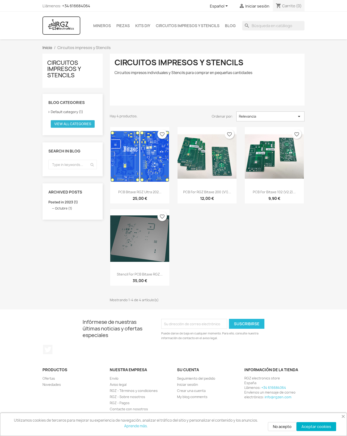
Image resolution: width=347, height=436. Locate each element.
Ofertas (48, 378)
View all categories (72, 124)
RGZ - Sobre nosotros (127, 397)
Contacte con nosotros (129, 409)
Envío (114, 378)
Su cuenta (188, 369)
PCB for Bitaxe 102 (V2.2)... (274, 192)
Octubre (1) (63, 208)
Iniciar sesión (187, 384)
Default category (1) (67, 112)
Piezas (123, 25)
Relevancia (270, 116)
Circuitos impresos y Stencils (188, 25)
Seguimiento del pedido (196, 378)
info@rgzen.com (278, 397)
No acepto (282, 426)
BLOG (230, 25)
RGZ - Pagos (120, 403)
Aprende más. (136, 426)
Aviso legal (118, 384)
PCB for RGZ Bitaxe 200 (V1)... (207, 192)
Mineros (102, 25)
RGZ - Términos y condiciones (134, 390)
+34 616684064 (76, 5)
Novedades (51, 384)
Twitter (47, 349)
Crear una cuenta (191, 390)
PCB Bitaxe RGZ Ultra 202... (139, 192)
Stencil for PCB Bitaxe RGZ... (140, 274)
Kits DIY (142, 25)
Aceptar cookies (316, 426)
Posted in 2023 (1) (63, 202)
